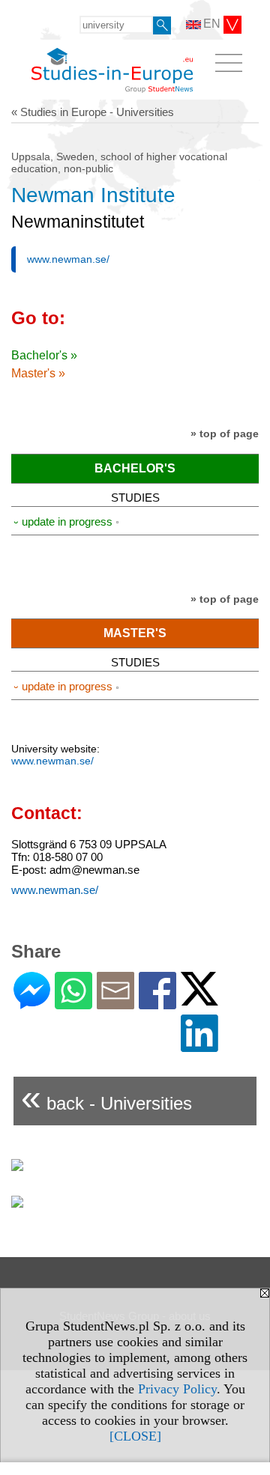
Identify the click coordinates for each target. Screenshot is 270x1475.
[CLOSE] (135, 1436)
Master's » (38, 373)
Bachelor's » (44, 355)
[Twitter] (199, 999)
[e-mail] (115, 1003)
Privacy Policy (177, 1388)
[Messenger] (32, 1003)
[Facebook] (157, 1003)
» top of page (224, 434)
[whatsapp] (73, 1003)
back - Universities (106, 1097)
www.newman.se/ (68, 259)
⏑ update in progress (63, 521)
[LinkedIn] (199, 1045)
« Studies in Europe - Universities (92, 112)
